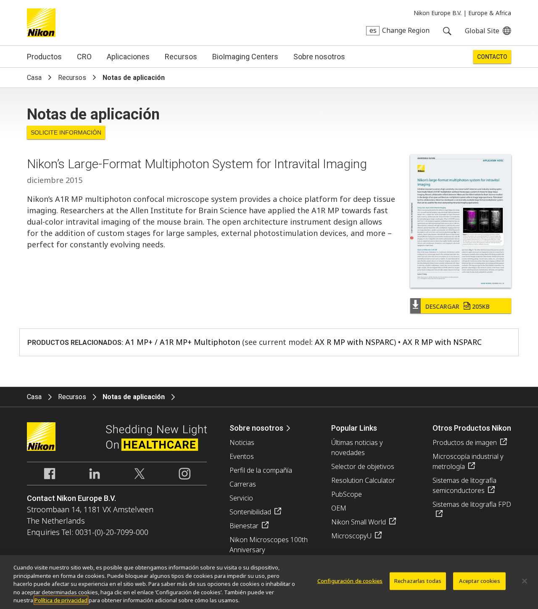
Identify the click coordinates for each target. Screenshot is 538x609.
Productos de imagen (465, 442)
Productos (44, 56)
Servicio (241, 498)
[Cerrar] (524, 581)
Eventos (241, 456)
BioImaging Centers (245, 56)
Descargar (457, 306)
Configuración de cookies (349, 581)
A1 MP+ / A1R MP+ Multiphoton (182, 342)
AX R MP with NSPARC (354, 342)
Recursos (181, 56)
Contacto (492, 56)
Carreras (242, 484)
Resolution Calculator (363, 480)
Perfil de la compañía (260, 470)
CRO (84, 56)
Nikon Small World (358, 522)
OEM (338, 508)
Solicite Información (66, 132)
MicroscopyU (351, 535)
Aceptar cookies (479, 581)
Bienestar (243, 525)
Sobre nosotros (319, 56)
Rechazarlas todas (417, 581)
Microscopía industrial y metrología (468, 461)
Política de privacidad (60, 600)
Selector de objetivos (362, 466)
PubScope (346, 494)
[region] (269, 582)
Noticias (241, 442)
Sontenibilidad (250, 511)
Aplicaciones (128, 56)
